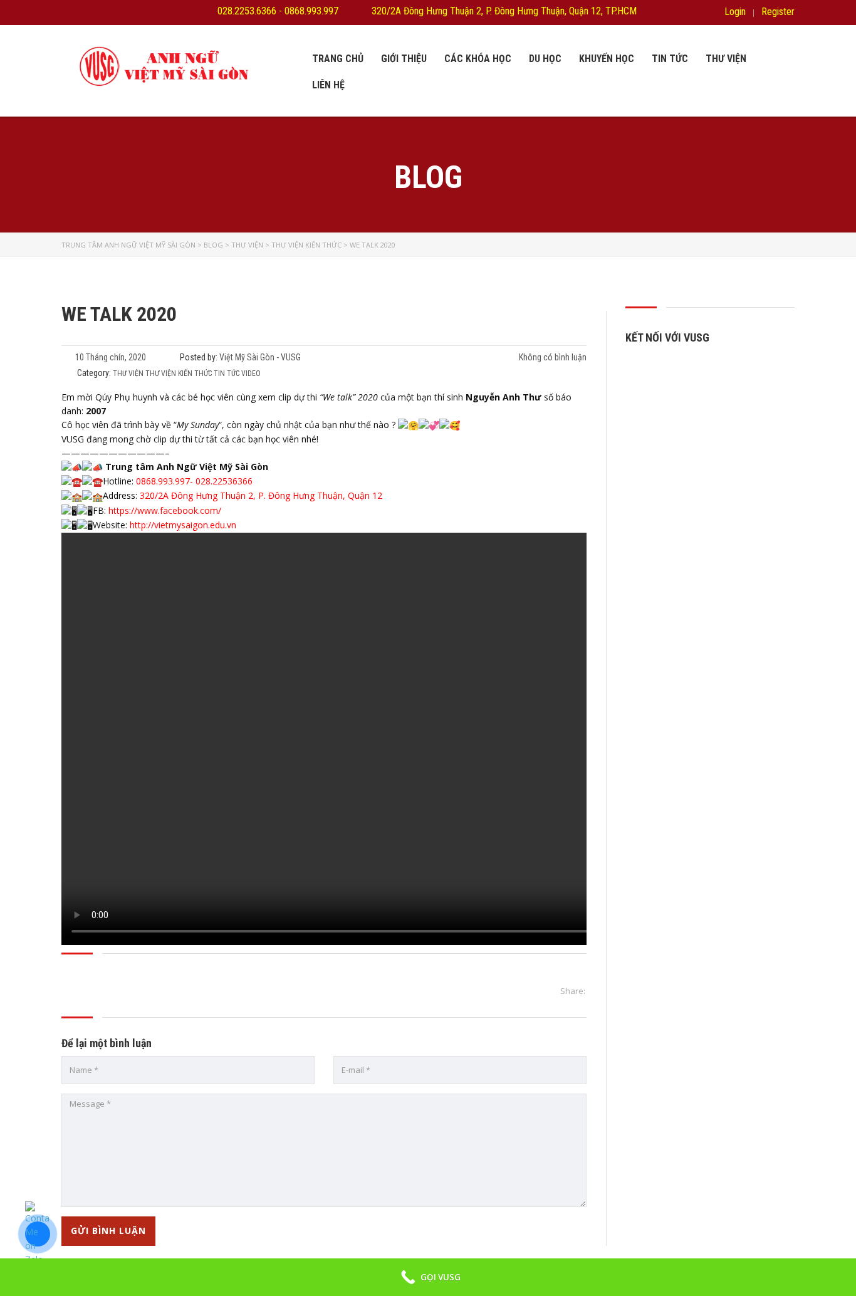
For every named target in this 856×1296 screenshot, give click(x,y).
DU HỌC (545, 59)
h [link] (110, 510)
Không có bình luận (552, 357)
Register (778, 12)
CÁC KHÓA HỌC (477, 59)
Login (735, 12)
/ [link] (219, 510)
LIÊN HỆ (328, 85)
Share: (572, 990)
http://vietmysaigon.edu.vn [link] (183, 525)
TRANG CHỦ (337, 59)
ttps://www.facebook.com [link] (165, 510)
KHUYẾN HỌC (606, 59)
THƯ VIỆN (726, 59)
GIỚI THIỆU (404, 59)
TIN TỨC (670, 59)
